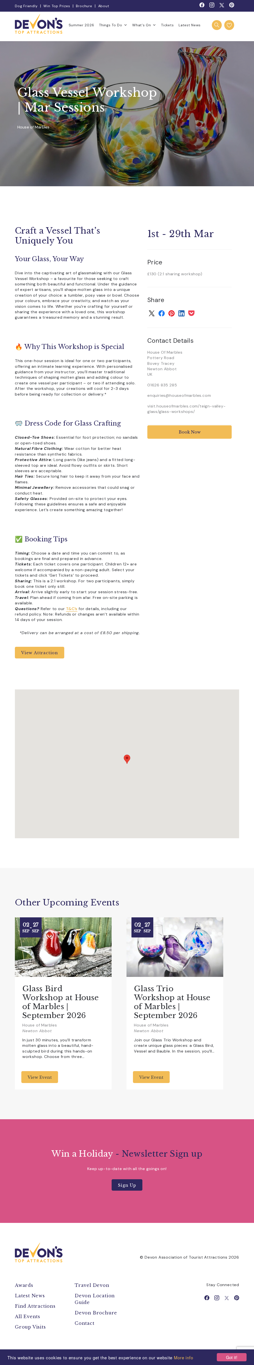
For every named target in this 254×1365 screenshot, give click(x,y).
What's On (141, 25)
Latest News (190, 25)
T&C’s (71, 608)
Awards (24, 1285)
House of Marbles (33, 127)
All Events (27, 1316)
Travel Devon (92, 1285)
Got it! (231, 1357)
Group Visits (31, 1327)
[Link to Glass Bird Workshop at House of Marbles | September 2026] (63, 947)
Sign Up (127, 1185)
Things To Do (110, 25)
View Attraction (39, 652)
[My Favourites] (229, 25)
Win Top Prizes (56, 6)
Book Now (190, 432)
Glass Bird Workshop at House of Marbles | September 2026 (60, 1002)
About (103, 6)
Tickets (167, 25)
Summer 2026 (81, 25)
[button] (127, 759)
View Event (40, 1077)
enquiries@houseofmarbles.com (179, 395)
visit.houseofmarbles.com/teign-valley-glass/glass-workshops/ (186, 408)
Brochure (84, 6)
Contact (85, 1323)
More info (183, 1357)
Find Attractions (35, 1306)
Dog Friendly (26, 6)
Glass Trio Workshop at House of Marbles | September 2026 (172, 1002)
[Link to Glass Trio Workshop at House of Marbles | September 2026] (175, 947)
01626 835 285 (162, 385)
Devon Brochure (96, 1313)
